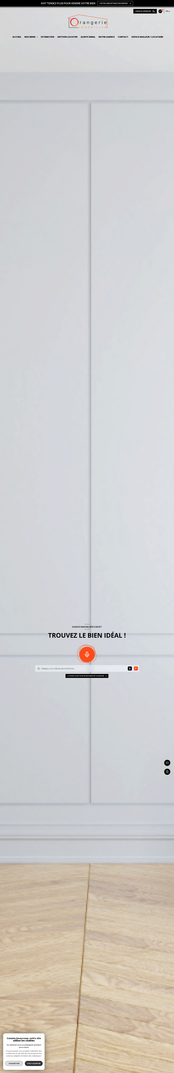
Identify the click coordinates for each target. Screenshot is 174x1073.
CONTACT (123, 37)
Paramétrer (14, 1063)
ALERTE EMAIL (88, 37)
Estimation (47, 37)
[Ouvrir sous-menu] (37, 36)
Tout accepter (34, 1063)
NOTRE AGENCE (107, 37)
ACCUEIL (16, 37)
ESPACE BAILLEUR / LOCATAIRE (147, 37)
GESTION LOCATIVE (67, 37)
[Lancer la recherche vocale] (87, 654)
